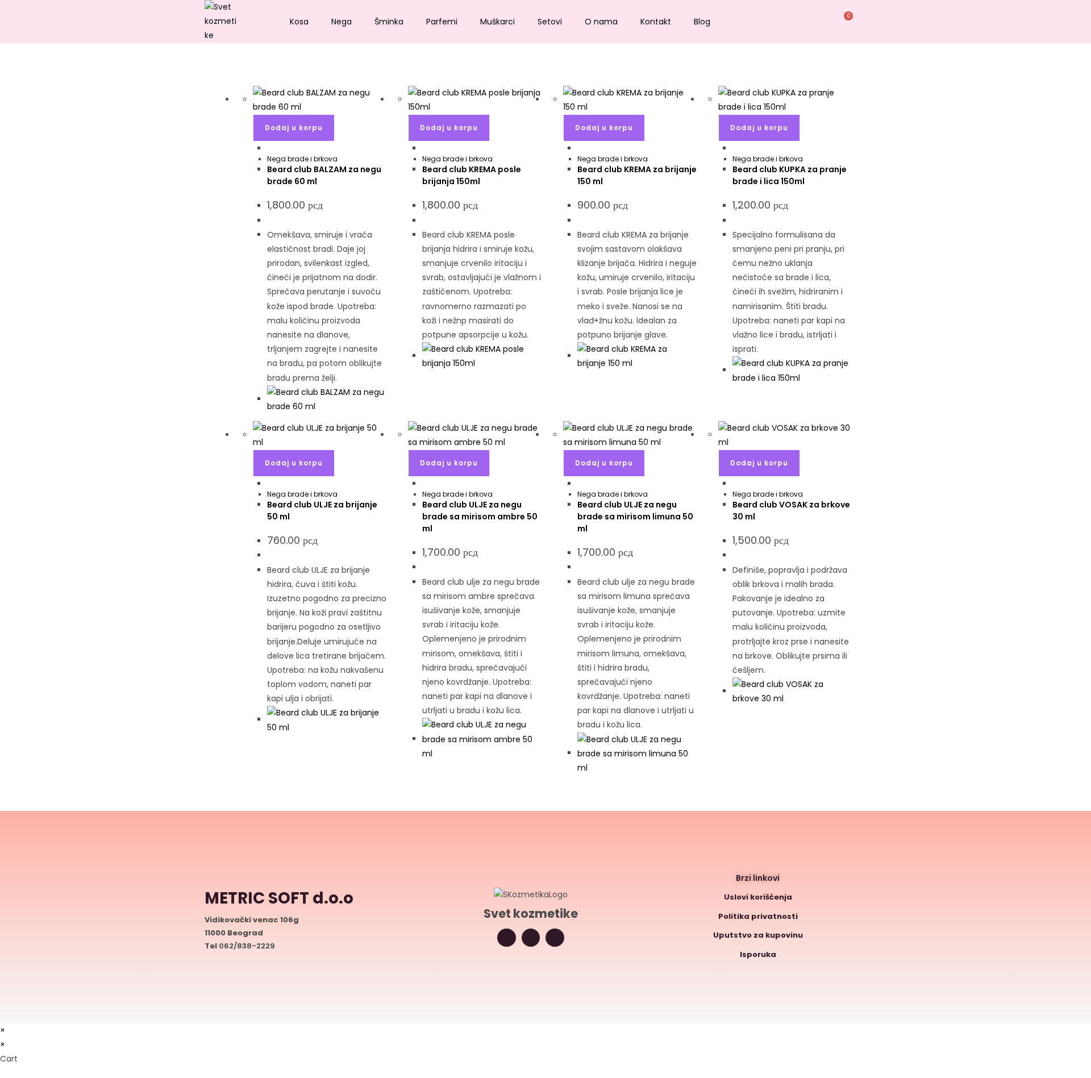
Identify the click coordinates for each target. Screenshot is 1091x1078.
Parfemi (441, 21)
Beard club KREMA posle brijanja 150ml (471, 175)
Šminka (388, 21)
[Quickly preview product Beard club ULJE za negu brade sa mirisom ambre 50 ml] (425, 483)
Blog (702, 21)
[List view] (248, 78)
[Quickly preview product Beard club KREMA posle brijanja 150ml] (425, 148)
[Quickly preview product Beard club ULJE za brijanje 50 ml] (270, 483)
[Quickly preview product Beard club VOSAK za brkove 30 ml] (735, 483)
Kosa (299, 21)
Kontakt (655, 21)
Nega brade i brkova (302, 159)
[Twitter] (531, 938)
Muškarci (497, 21)
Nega (341, 21)
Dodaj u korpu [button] (294, 127)
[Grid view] (242, 78)
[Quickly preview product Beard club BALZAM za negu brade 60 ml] (270, 148)
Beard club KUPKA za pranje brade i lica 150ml (789, 175)
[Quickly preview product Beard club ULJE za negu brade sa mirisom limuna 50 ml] (580, 483)
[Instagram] (506, 938)
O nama (601, 21)
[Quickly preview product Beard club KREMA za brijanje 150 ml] (580, 148)
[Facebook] (555, 938)
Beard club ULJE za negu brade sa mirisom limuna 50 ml (635, 516)
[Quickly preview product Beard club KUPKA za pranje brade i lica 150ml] (735, 148)
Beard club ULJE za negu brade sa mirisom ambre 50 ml (480, 516)
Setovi (550, 21)
